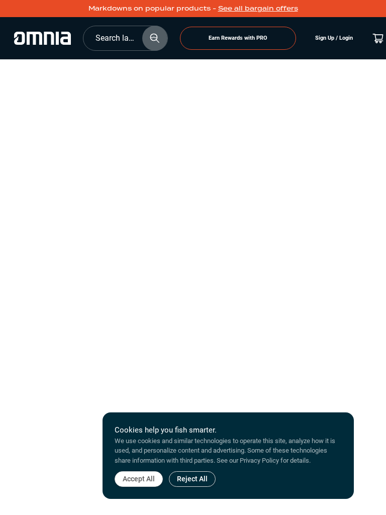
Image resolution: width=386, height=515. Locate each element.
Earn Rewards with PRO (238, 38)
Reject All (192, 479)
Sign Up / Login (334, 38)
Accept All (139, 479)
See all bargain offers (258, 8)
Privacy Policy (259, 460)
